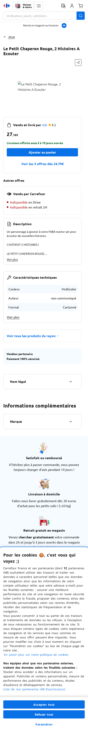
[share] (78, 62)
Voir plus (12, 259)
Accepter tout (44, 705)
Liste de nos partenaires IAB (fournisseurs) (34, 689)
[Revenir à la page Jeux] (4, 36)
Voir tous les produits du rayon (31, 336)
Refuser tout (44, 714)
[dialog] (44, 638)
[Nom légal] (71, 381)
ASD (44, 125)
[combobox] (44, 16)
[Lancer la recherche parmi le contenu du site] (81, 16)
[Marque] (71, 421)
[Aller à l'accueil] (6, 6)
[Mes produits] (63, 6)
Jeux (11, 37)
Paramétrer (44, 724)
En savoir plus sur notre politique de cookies (36, 655)
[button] (38, 6)
